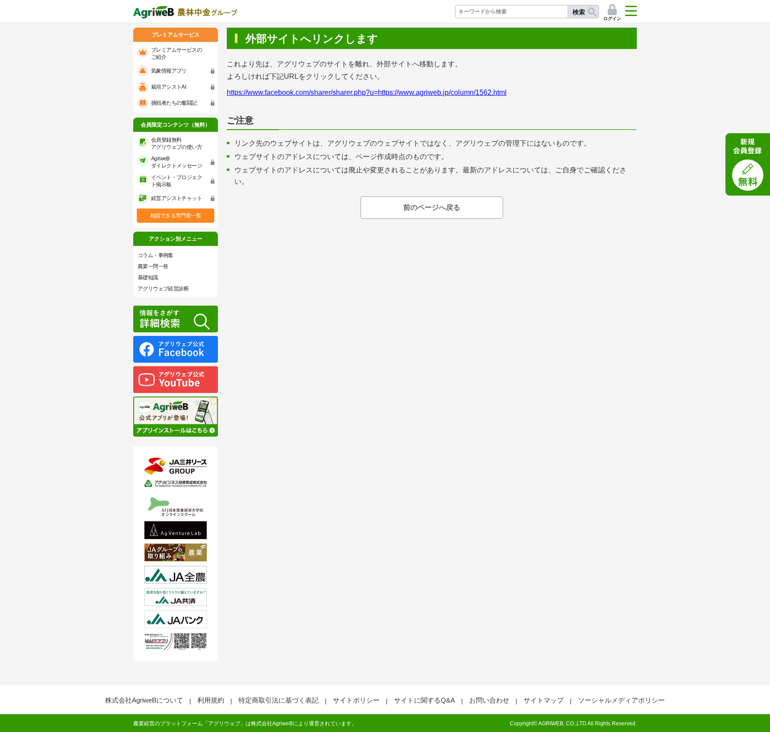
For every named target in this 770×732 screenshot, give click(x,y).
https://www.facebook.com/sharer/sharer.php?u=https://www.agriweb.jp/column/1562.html (367, 92)
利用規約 (210, 700)
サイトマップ (544, 700)
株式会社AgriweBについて (144, 700)
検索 (579, 12)
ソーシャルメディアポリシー (621, 700)
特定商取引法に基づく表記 (278, 700)
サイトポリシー (356, 700)
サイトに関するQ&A (424, 700)
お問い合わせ (489, 700)
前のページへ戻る (431, 207)
